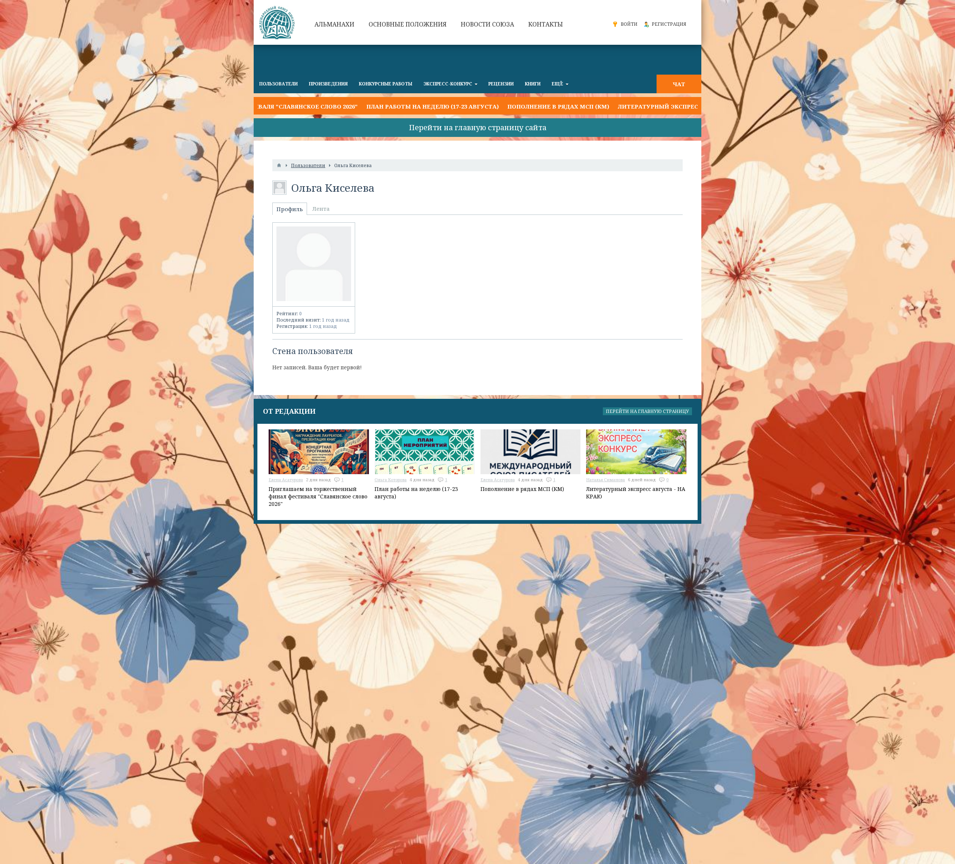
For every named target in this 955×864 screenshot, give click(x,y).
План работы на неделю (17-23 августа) (348, 106)
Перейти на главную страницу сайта (478, 127)
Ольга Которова (391, 479)
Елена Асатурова (286, 479)
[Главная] (279, 165)
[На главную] (278, 22)
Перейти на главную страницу (647, 411)
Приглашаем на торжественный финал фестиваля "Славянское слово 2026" (318, 496)
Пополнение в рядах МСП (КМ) (474, 106)
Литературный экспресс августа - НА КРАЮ (606, 106)
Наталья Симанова (605, 479)
